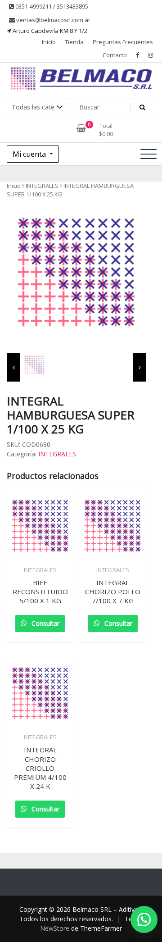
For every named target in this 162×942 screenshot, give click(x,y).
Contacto (115, 55)
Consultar (44, 623)
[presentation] (13, 367)
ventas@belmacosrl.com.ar (52, 20)
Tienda (74, 42)
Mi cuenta (30, 154)
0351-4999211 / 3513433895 (51, 6)
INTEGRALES (42, 186)
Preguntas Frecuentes (123, 42)
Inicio (49, 42)
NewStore (54, 928)
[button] (139, 919)
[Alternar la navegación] (148, 154)
